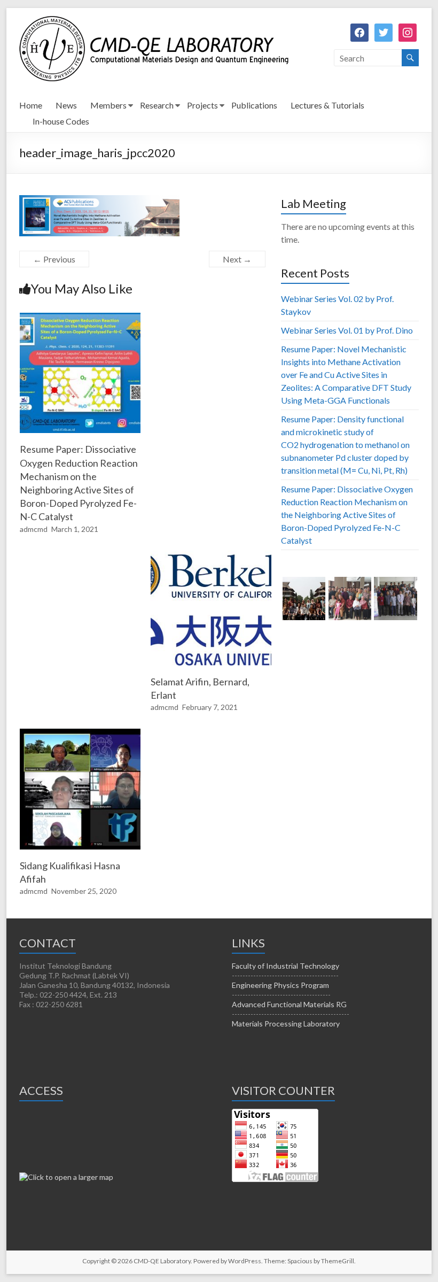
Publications (254, 105)
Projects (202, 105)
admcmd (34, 529)
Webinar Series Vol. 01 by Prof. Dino (347, 330)
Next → (237, 259)
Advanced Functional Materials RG (289, 1004)
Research (157, 105)
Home (30, 105)
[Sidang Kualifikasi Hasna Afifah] (80, 734)
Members (108, 105)
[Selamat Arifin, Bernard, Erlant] (211, 556)
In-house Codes (61, 121)
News (66, 105)
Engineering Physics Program (280, 985)
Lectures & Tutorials (327, 105)
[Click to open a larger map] (66, 1176)
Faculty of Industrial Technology (285, 965)
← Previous (54, 259)
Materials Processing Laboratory (286, 1023)
